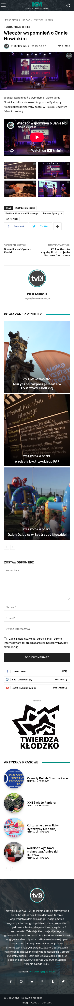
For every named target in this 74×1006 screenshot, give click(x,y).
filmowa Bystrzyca (52, 213)
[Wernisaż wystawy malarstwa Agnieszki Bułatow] (14, 852)
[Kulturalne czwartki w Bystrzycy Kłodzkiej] (14, 827)
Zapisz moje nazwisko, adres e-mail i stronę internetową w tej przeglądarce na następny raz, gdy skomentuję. (36, 642)
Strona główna (12, 20)
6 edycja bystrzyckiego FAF (37, 461)
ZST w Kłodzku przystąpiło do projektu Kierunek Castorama (55, 252)
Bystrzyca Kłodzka (43, 20)
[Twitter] (63, 981)
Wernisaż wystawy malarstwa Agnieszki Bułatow (42, 851)
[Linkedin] (32, 981)
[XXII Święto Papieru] (14, 803)
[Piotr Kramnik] (7, 46)
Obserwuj (61, 679)
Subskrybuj (60, 687)
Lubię (64, 671)
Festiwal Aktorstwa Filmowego (22, 213)
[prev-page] (6, 547)
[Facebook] (11, 981)
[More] (57, 226)
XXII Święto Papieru (41, 802)
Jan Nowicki (12, 218)
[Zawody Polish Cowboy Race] (14, 779)
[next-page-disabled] (12, 547)
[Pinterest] (42, 981)
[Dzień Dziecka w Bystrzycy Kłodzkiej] (37, 503)
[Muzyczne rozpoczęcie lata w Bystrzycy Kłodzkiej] (37, 357)
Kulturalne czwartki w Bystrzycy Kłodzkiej (43, 827)
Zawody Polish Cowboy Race (47, 778)
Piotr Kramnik (20, 46)
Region (26, 20)
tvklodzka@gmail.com (42, 971)
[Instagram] (21, 981)
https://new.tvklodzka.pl (37, 299)
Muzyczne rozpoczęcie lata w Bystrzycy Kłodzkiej (37, 386)
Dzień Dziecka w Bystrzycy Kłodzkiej (37, 535)
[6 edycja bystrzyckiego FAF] (37, 430)
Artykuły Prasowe (38, 781)
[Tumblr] (53, 981)
